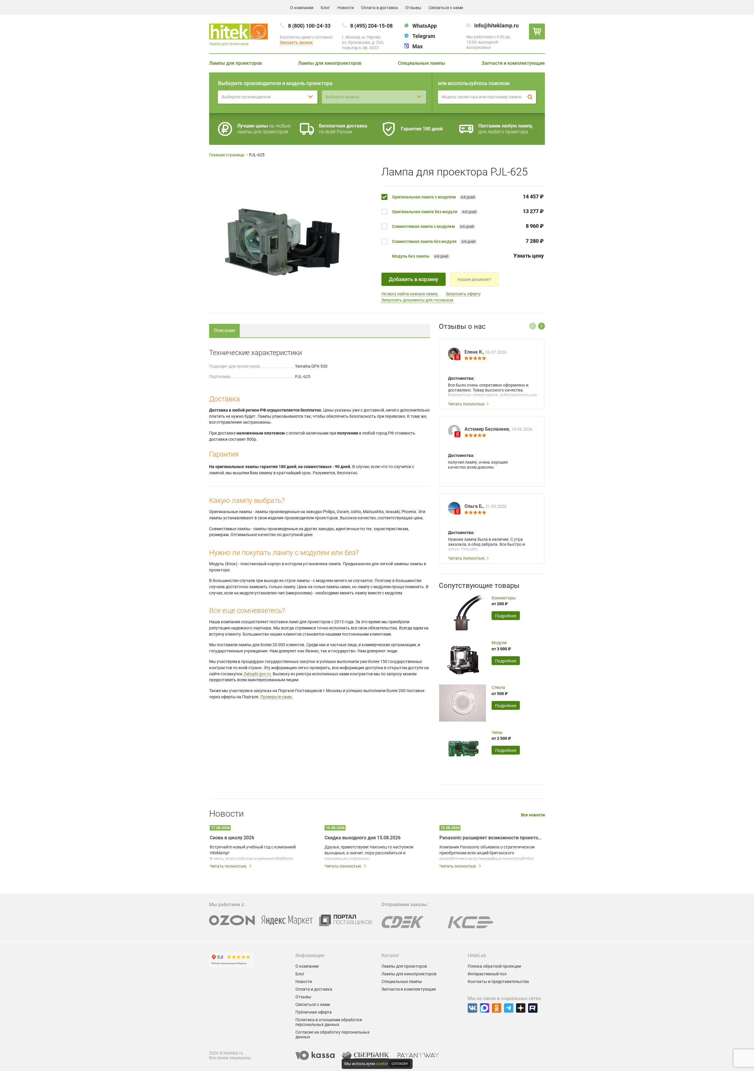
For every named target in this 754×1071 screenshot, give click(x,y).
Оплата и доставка (379, 7)
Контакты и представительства (498, 981)
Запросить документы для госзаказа (417, 300)
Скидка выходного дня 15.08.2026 (363, 837)
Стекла (498, 687)
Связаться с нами (446, 7)
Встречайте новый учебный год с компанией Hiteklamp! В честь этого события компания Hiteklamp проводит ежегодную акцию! (253, 853)
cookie (382, 1063)
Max (417, 46)
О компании (301, 7)
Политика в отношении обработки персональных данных (328, 1022)
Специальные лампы (421, 63)
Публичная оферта (313, 1012)
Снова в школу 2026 (232, 837)
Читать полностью (466, 404)
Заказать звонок (296, 42)
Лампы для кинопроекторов (329, 63)
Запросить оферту (463, 293)
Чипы (497, 732)
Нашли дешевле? (474, 279)
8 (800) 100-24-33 (309, 26)
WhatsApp (424, 26)
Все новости (533, 815)
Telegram (423, 36)
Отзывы (413, 7)
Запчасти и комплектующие (513, 63)
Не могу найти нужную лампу (410, 293)
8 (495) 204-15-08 (371, 26)
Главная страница (226, 154)
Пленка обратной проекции (494, 966)
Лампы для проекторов (235, 63)
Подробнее (505, 616)
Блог (325, 7)
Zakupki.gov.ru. (258, 674)
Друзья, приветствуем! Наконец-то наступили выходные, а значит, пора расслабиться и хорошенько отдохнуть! (369, 853)
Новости (345, 7)
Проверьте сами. (276, 696)
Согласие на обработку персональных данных (332, 1034)
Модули (499, 642)
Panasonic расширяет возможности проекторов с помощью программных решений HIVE (490, 837)
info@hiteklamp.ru (496, 25)
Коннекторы (504, 598)
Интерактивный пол (487, 973)
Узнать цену (528, 256)
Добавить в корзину (413, 279)
